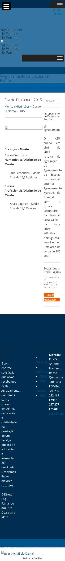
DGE (42, 381)
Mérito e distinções (17, 106)
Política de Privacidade (16, 543)
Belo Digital (26, 553)
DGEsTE (41, 391)
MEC (42, 396)
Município (42, 362)
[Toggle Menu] (60, 4)
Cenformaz (43, 372)
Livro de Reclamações (46, 543)
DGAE (43, 376)
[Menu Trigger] (6, 6)
